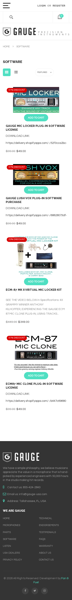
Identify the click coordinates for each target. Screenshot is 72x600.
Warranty (46, 546)
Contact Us (46, 559)
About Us (45, 553)
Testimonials (47, 532)
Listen (7, 546)
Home (6, 46)
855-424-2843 (32, 487)
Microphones (11, 525)
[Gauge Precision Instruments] (36, 31)
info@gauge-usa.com (33, 494)
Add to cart (36, 117)
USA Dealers (11, 553)
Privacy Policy (12, 559)
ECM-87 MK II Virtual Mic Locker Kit (34, 290)
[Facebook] (25, 591)
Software (9, 539)
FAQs (42, 539)
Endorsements (49, 525)
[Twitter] (34, 591)
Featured (42, 72)
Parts (7, 532)
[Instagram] (44, 591)
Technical (45, 518)
